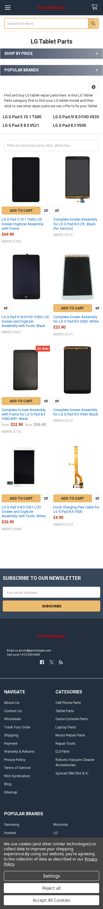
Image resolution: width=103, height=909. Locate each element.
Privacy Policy (14, 760)
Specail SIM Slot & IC (71, 773)
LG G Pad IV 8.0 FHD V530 (76, 117)
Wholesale (12, 719)
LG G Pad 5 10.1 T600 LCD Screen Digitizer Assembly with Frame (22, 223)
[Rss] (61, 662)
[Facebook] (42, 662)
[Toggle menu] (7, 7)
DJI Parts (62, 751)
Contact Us (13, 711)
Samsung (11, 824)
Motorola (60, 824)
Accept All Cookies (51, 900)
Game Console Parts (71, 719)
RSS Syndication (17, 776)
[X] (51, 662)
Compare (46, 210)
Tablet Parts (64, 711)
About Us (11, 703)
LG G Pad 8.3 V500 (69, 125)
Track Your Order (17, 727)
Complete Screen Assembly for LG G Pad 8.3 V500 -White (76, 319)
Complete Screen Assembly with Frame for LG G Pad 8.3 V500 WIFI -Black (24, 414)
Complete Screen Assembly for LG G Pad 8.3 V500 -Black (75, 412)
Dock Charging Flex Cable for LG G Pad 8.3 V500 (76, 509)
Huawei (10, 833)
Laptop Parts (65, 727)
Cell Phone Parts (68, 703)
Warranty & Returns (19, 751)
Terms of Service (17, 768)
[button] (93, 87)
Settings (51, 876)
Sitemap (10, 792)
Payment (11, 743)
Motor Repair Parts (70, 735)
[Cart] (95, 7)
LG (55, 833)
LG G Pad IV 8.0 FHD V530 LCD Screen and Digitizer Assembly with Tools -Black (25, 321)
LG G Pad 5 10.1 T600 (22, 117)
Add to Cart (21, 210)
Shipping (11, 735)
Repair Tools (65, 743)
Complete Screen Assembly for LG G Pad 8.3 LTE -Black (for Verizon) (75, 223)
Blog (8, 784)
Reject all (51, 888)
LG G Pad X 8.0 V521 (21, 125)
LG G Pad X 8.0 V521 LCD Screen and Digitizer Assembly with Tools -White (24, 511)
